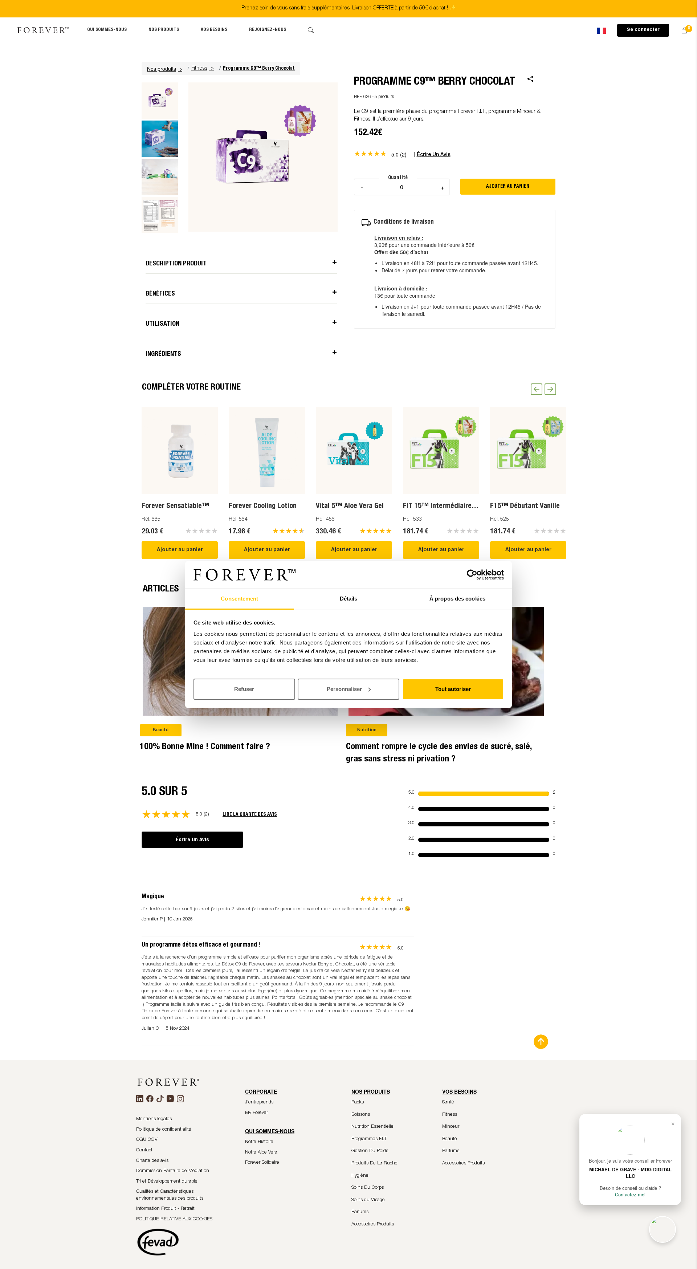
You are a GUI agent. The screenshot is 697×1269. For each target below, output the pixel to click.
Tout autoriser (453, 689)
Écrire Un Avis (192, 840)
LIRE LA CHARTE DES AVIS (250, 814)
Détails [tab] (349, 598)
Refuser (244, 689)
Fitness (199, 68)
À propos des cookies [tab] (457, 598)
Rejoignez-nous (267, 30)
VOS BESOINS (214, 30)
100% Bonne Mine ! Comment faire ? (205, 747)
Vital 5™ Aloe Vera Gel (350, 506)
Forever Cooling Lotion (263, 506)
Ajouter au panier (180, 550)
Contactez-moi (630, 1194)
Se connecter (643, 30)
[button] (165, 68)
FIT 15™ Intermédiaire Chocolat (451, 506)
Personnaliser (344, 689)
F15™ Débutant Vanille (525, 506)
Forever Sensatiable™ (175, 506)
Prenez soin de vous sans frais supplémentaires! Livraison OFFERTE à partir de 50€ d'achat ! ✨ (348, 8)
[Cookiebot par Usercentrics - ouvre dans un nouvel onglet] (472, 574)
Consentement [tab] (239, 598)
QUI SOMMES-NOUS (107, 30)
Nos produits (163, 30)
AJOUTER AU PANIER (507, 186)
